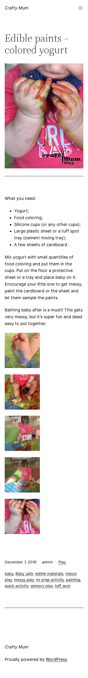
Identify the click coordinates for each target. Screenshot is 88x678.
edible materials (49, 573)
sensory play (42, 585)
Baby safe (24, 573)
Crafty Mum (16, 7)
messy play (24, 579)
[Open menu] (80, 8)
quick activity (16, 585)
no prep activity (50, 579)
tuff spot (62, 585)
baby (9, 573)
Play (62, 562)
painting (73, 579)
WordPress (56, 659)
